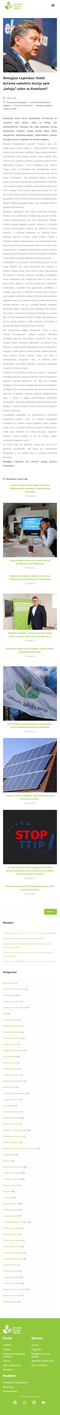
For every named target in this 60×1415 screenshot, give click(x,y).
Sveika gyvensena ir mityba (15, 1222)
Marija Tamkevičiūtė (12, 1118)
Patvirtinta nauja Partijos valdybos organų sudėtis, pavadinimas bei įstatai (30, 650)
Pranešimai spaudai (11, 1173)
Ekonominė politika (11, 1032)
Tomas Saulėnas (10, 1265)
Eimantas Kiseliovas (12, 1026)
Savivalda (7, 1198)
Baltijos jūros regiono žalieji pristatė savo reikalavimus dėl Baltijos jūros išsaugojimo (30, 578)
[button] (53, 5)
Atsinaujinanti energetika (17, 102)
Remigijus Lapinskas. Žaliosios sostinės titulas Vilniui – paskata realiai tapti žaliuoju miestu (30, 635)
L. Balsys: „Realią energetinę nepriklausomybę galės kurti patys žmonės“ (30, 797)
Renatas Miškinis (10, 1185)
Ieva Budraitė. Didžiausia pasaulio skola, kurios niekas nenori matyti (29, 961)
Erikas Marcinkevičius (12, 1038)
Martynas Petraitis (11, 1124)
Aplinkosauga (9, 995)
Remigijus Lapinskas (44, 105)
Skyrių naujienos (10, 1204)
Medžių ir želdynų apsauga (15, 1130)
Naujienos (7, 105)
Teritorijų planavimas (12, 1253)
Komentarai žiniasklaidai (40, 102)
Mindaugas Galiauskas (13, 1136)
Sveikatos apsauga (11, 1228)
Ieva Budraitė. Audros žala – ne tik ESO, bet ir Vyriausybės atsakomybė (30, 933)
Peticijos (7, 1161)
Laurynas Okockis (11, 1100)
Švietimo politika (10, 1234)
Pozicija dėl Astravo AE (23, 105)
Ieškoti (50, 911)
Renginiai (7, 1191)
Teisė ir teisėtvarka (11, 1247)
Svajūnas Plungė (10, 1216)
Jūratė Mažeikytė (10, 1069)
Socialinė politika (10, 1210)
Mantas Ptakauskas (12, 1112)
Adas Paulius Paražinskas (14, 989)
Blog (5, 1014)
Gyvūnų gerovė (9, 1044)
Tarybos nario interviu (12, 1240)
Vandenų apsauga (11, 1277)
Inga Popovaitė (10, 1063)
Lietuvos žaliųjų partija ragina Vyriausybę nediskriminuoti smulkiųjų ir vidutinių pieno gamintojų (30, 489)
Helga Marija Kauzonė (13, 1050)
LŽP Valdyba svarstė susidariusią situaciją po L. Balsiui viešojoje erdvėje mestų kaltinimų (29, 725)
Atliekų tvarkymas (11, 1001)
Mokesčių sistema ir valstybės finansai (20, 1148)
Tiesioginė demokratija (13, 1259)
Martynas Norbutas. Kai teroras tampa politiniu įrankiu (24, 938)
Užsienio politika (10, 109)
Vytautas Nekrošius (11, 1283)
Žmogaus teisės (10, 1302)
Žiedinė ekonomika (11, 1296)
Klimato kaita (9, 1087)
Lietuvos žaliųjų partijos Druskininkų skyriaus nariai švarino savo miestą (30, 888)
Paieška (6, 907)
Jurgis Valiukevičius (11, 1075)
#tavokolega (9, 983)
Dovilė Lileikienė (10, 1020)
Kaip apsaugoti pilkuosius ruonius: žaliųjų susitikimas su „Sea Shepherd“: (30, 562)
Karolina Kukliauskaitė (13, 1081)
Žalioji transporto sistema (14, 1289)
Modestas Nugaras (11, 1142)
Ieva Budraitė (9, 1057)
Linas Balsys (8, 1106)
